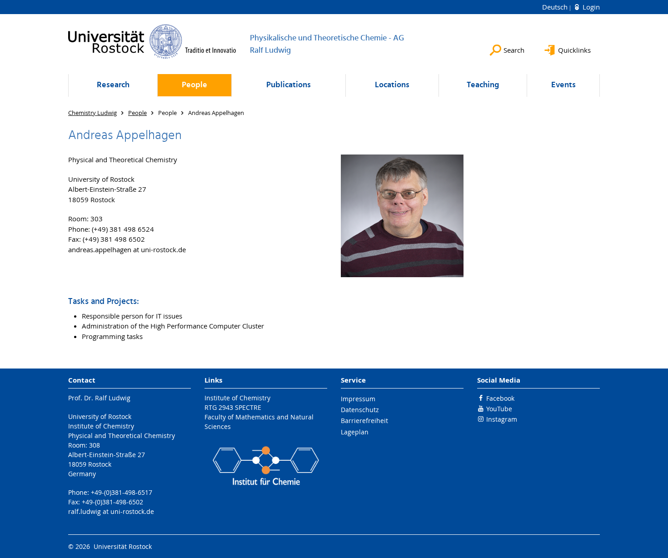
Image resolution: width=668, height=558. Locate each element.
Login (590, 6)
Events (563, 85)
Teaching (483, 85)
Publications (288, 85)
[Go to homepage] (152, 41)
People (194, 85)
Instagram (501, 419)
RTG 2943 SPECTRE (232, 407)
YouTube (499, 408)
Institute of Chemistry (237, 398)
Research (113, 85)
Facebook (500, 398)
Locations (392, 85)
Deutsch (555, 6)
